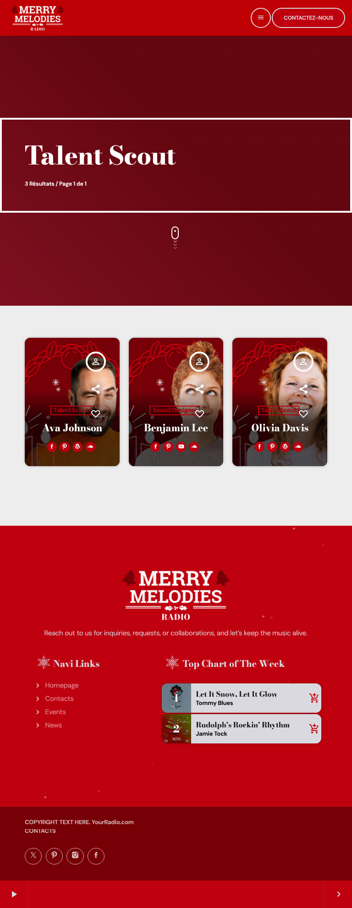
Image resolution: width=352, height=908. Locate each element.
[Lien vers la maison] (37, 18)
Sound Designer (175, 410)
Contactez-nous (308, 18)
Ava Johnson (72, 427)
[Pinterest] (54, 856)
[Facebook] (96, 856)
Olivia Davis (279, 427)
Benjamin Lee (176, 427)
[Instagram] (74, 856)
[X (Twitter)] (33, 856)
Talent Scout (71, 410)
